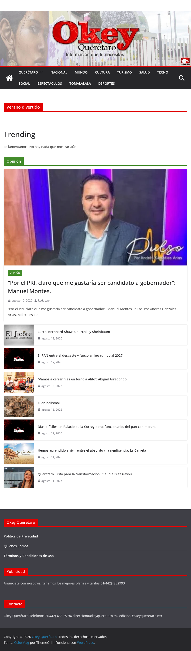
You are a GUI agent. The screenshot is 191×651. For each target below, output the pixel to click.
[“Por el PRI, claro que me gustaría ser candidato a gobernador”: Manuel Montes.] (95, 217)
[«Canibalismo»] (19, 406)
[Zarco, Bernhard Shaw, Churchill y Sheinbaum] (19, 335)
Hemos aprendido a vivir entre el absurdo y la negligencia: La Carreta (92, 450)
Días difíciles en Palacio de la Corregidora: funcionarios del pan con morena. (97, 426)
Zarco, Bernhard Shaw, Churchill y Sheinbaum (74, 331)
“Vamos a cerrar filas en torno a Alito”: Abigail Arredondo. (82, 379)
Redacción (44, 300)
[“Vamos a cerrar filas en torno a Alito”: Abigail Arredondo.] (19, 382)
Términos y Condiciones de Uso (29, 556)
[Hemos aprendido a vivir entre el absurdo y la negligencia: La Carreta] (19, 453)
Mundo (81, 72)
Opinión (15, 272)
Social (24, 83)
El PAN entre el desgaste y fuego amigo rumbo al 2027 (80, 355)
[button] (40, 72)
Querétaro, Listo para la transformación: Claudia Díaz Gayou (85, 474)
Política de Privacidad (21, 536)
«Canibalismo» (49, 403)
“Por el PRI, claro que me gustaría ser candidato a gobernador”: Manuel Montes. (91, 287)
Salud (144, 72)
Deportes (106, 83)
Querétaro (28, 72)
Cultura (102, 72)
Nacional (59, 72)
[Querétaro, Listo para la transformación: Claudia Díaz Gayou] (19, 477)
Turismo (124, 72)
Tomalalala (80, 83)
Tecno (162, 72)
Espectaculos (50, 83)
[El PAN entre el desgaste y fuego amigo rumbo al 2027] (19, 358)
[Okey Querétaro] (95, 14)
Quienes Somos (16, 546)
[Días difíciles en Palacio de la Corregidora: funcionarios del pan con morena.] (19, 429)
